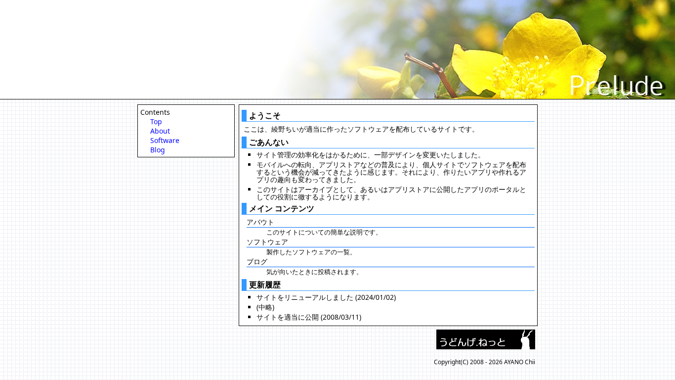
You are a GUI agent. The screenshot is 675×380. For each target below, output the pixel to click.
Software (164, 140)
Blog (157, 149)
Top (156, 121)
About (160, 131)
